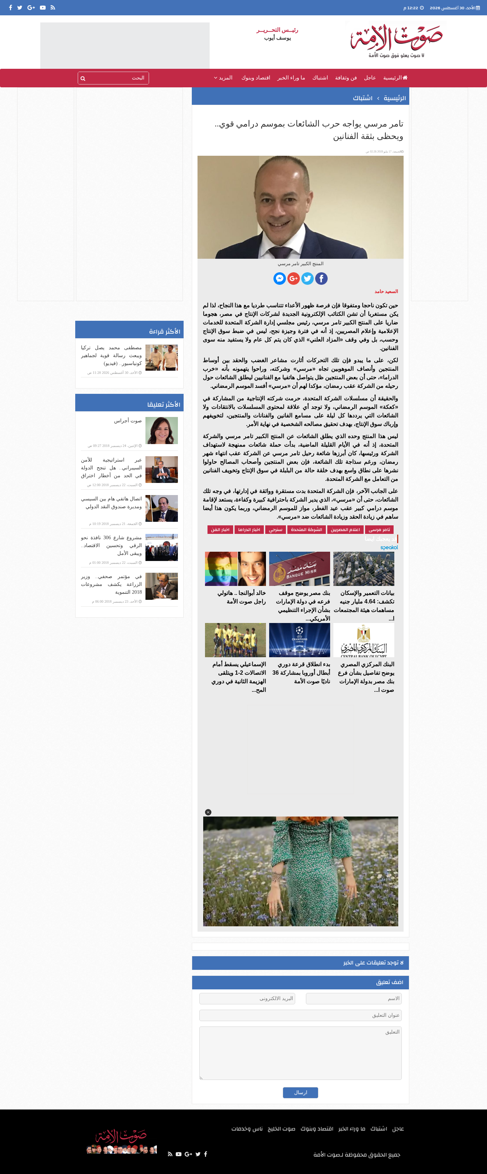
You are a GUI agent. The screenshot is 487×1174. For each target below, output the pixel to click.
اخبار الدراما (249, 529)
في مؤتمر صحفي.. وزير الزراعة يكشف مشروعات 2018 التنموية (111, 584)
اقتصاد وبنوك (255, 78)
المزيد (224, 78)
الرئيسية (392, 78)
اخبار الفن (220, 529)
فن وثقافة (346, 78)
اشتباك (320, 78)
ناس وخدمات (247, 1128)
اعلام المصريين (345, 529)
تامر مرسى (379, 529)
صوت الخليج (282, 1128)
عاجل (370, 78)
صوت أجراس (128, 420)
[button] (208, 812)
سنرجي (275, 529)
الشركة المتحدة (306, 529)
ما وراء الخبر (291, 78)
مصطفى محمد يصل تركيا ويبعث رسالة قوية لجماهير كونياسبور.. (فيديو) (111, 355)
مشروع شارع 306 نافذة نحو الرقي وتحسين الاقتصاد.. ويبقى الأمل (111, 545)
